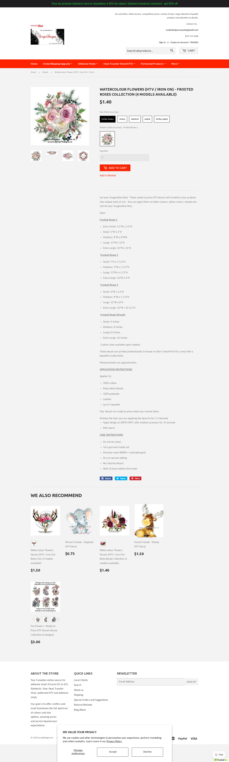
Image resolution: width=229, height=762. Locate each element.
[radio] (108, 119)
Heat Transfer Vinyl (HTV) (118, 63)
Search (77, 685)
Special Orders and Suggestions (91, 700)
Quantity (104, 151)
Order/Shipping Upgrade (57, 63)
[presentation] (58, 619)
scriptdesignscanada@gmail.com (182, 30)
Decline (147, 752)
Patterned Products (152, 63)
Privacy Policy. (114, 741)
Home (34, 63)
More (174, 63)
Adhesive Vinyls (87, 63)
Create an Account (179, 42)
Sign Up (191, 681)
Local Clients (81, 680)
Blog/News (80, 710)
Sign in (162, 42)
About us (78, 690)
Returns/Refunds (83, 705)
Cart (191, 50)
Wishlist (194, 42)
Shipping (78, 695)
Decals (45, 72)
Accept (113, 752)
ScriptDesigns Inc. (46, 738)
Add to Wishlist (108, 175)
